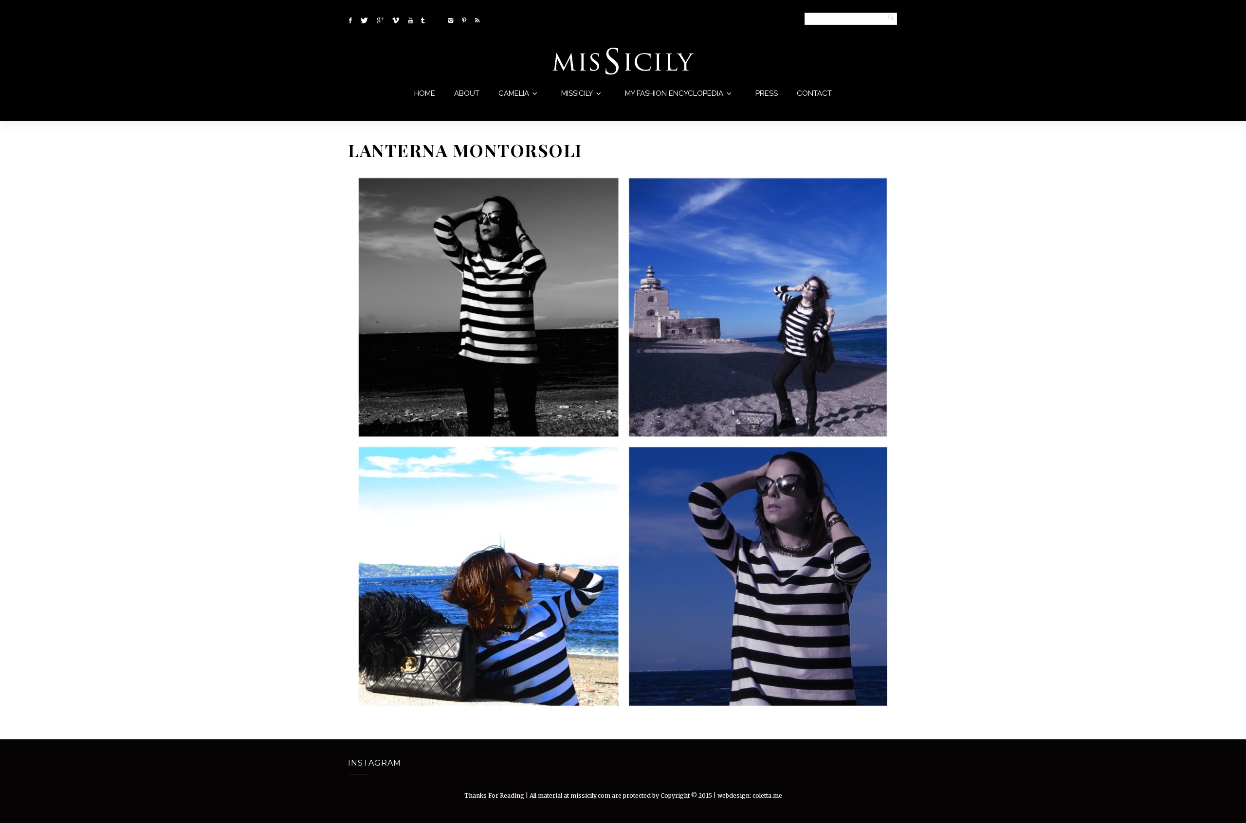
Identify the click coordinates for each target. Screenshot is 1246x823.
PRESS (766, 93)
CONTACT (814, 93)
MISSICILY (577, 93)
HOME (424, 93)
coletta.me (767, 795)
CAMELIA (513, 93)
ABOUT (466, 93)
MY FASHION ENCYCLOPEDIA (674, 93)
